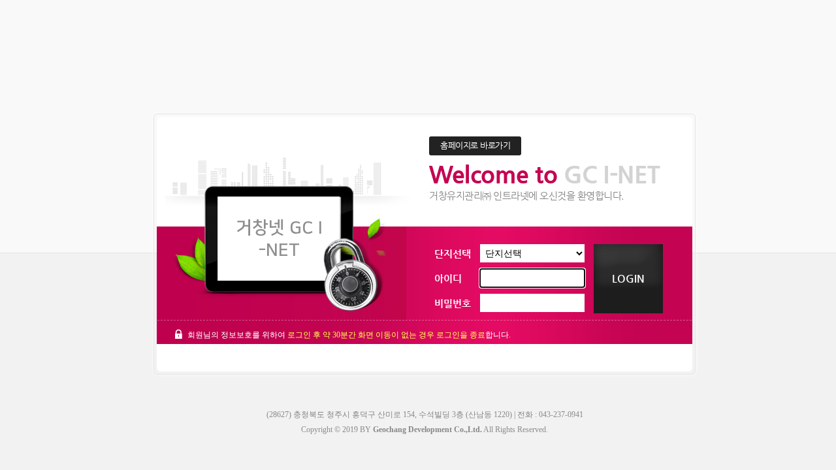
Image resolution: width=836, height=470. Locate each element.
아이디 (448, 278)
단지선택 (452, 253)
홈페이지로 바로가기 (475, 145)
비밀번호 (452, 303)
